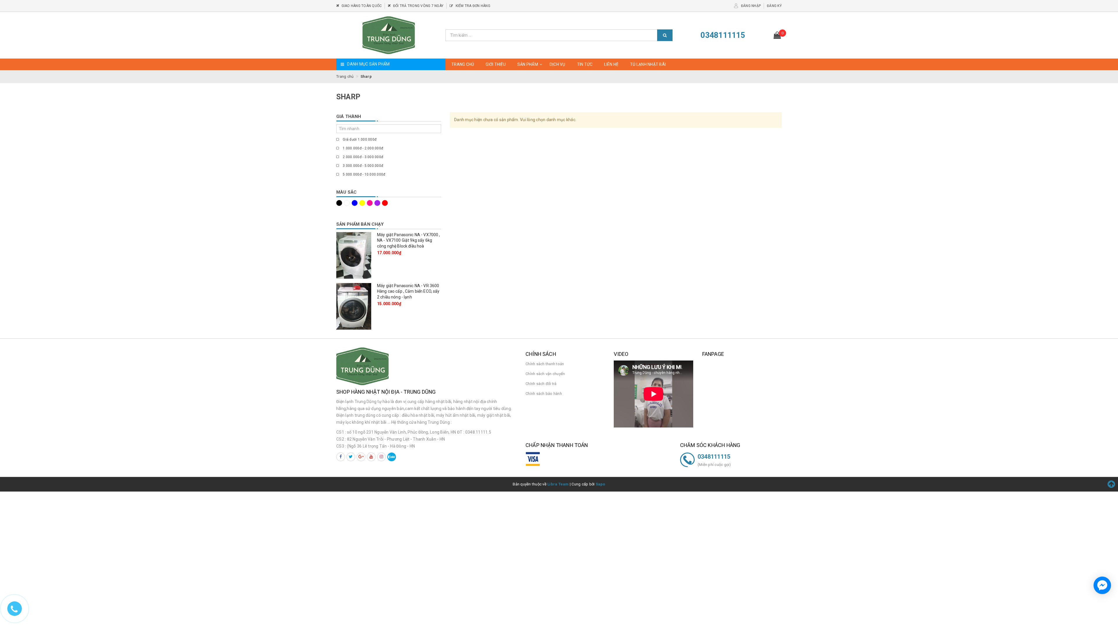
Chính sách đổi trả (541, 383)
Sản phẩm (527, 64)
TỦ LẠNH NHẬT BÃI (648, 64)
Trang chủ (462, 64)
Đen (340, 203)
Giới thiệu (496, 64)
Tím (378, 203)
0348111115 (714, 456)
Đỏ (386, 203)
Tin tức (585, 64)
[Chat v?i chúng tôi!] (1102, 585)
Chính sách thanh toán (545, 364)
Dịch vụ (557, 64)
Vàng (363, 203)
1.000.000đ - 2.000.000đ (362, 148)
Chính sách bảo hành (544, 393)
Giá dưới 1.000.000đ (359, 139)
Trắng (348, 203)
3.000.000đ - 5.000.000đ (362, 166)
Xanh (355, 203)
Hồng (370, 203)
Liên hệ (611, 64)
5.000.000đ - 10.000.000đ (363, 174)
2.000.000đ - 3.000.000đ (362, 157)
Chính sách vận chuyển (545, 374)
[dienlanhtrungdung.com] (388, 35)
